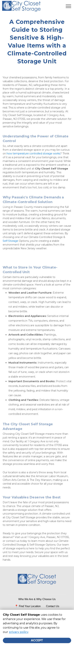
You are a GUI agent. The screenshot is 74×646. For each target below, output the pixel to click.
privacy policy (18, 632)
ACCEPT (37, 640)
